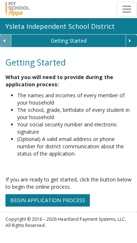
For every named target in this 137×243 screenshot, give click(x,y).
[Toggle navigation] (127, 9)
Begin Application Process (47, 200)
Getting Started (69, 40)
